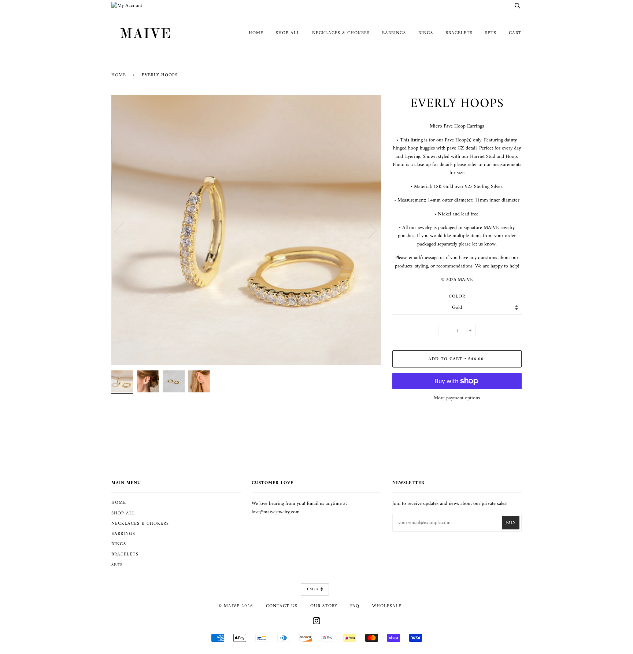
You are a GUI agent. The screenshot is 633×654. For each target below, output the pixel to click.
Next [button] (368, 230)
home (256, 33)
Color (457, 296)
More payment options (457, 398)
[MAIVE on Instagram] (317, 622)
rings (425, 33)
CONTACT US (281, 606)
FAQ (354, 606)
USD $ (313, 589)
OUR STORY (323, 606)
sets (490, 33)
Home (118, 75)
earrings (394, 33)
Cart (515, 33)
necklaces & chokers (341, 33)
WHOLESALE (386, 606)
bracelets (459, 33)
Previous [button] (123, 230)
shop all (288, 33)
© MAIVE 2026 (236, 606)
